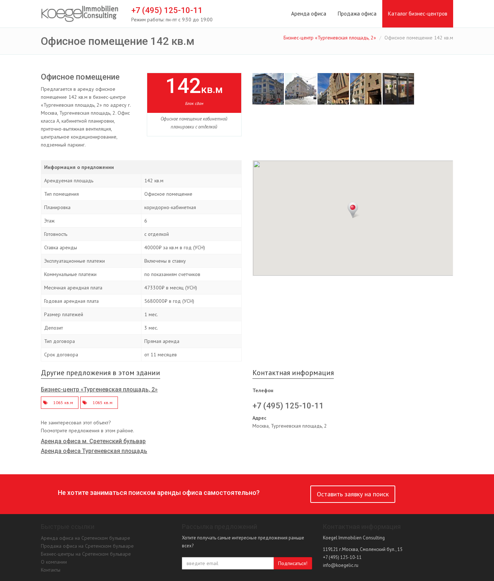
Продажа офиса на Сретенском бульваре (87, 546)
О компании (54, 562)
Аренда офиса (308, 13)
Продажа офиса (357, 13)
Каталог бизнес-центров (417, 13)
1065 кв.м (63, 402)
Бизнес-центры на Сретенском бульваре (86, 554)
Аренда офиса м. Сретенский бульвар (93, 441)
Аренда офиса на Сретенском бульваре (85, 538)
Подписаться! (292, 563)
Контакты (50, 570)
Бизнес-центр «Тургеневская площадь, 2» (330, 37)
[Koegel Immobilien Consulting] (79, 14)
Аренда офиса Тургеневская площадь (94, 451)
